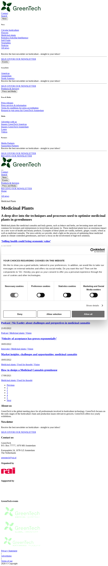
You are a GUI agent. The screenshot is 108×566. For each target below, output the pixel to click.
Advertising (6, 556)
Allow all (88, 314)
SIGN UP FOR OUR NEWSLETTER (18, 59)
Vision (29, 333)
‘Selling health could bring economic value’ (26, 241)
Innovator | (6, 349)
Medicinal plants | (18, 333)
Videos (4, 132)
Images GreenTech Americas (14, 124)
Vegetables (6, 43)
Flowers (4, 32)
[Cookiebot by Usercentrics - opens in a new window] (92, 250)
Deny (19, 314)
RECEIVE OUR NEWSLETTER (16, 156)
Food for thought (24, 380)
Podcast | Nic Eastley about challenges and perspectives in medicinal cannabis (45, 322)
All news (5, 48)
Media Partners (7, 143)
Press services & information (13, 105)
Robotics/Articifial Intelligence (14, 38)
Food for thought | (25, 364)
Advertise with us (9, 122)
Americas (5, 73)
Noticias (4, 45)
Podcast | (5, 333)
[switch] (41, 295)
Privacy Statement (9, 551)
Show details (92, 305)
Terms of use (7, 561)
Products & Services (10, 88)
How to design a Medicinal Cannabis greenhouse (29, 370)
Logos (4, 129)
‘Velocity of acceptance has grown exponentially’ (29, 338)
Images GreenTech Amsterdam (15, 127)
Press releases (7, 103)
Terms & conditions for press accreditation (20, 108)
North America (7, 78)
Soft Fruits (5, 40)
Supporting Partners (10, 146)
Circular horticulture (10, 30)
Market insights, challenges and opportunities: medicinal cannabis (39, 354)
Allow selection (54, 314)
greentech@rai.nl (8, 457)
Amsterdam (6, 76)
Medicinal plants (8, 35)
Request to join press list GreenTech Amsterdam (22, 110)
